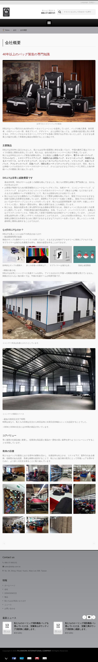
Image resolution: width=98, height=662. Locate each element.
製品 (6, 597)
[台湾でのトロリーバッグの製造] (49, 91)
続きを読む (18, 633)
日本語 (91, 2)
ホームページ (9, 585)
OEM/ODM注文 (10, 593)
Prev (84, 617)
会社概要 (23, 30)
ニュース (8, 605)
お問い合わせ (9, 608)
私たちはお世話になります (15, 601)
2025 (8, 632)
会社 (14, 30)
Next (93, 617)
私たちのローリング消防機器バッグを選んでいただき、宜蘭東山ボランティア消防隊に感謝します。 (31, 626)
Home (7, 30)
